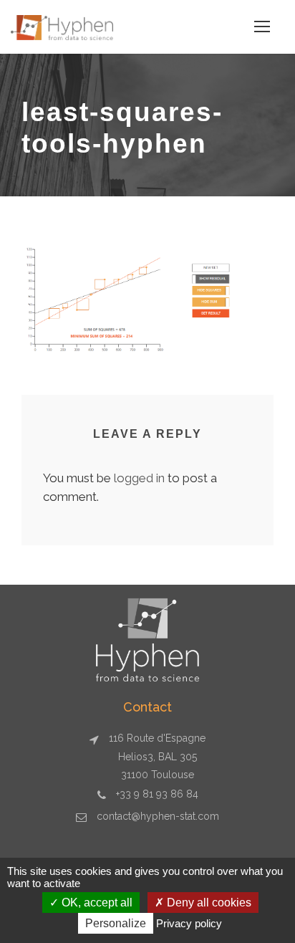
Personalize (115, 923)
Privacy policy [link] (189, 923)
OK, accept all (95, 902)
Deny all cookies (207, 902)
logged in (139, 478)
